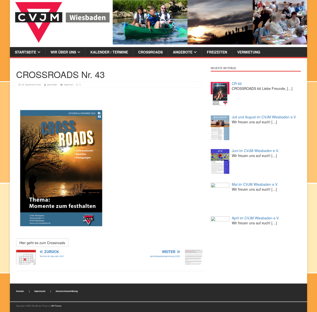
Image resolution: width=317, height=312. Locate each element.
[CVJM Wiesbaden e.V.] (158, 21)
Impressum (39, 291)
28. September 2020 (31, 84)
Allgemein (68, 84)
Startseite (25, 52)
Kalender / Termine (109, 52)
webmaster (52, 84)
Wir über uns (63, 52)
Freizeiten (217, 52)
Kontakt (20, 291)
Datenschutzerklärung (67, 291)
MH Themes (56, 305)
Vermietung (248, 52)
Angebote (182, 52)
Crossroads (150, 52)
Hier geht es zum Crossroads (42, 242)
